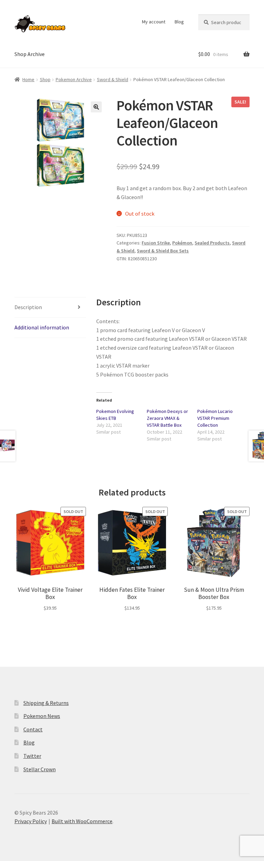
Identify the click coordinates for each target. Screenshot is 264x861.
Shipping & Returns (46, 702)
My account (153, 22)
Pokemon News (41, 715)
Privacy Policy (30, 821)
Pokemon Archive (74, 79)
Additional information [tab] (41, 327)
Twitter (32, 755)
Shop (45, 79)
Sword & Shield (112, 79)
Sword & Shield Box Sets (163, 251)
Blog (179, 22)
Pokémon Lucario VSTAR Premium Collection (215, 418)
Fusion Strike (156, 243)
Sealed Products (212, 243)
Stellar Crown (39, 769)
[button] (96, 106)
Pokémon (182, 243)
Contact (33, 729)
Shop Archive (29, 54)
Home (28, 79)
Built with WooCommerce (82, 821)
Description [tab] (28, 307)
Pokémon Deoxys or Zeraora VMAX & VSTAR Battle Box (167, 418)
